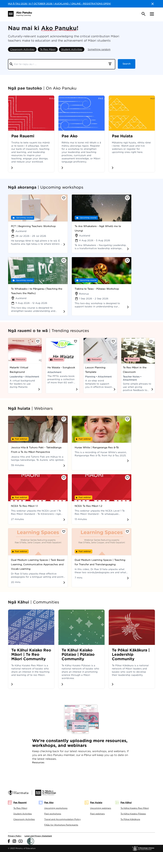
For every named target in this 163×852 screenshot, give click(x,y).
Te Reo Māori (48, 49)
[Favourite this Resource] (37, 341)
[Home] (20, 14)
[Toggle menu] (152, 14)
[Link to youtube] (20, 841)
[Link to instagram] (14, 841)
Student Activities (71, 49)
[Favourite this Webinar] (63, 419)
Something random (99, 49)
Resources (38, 762)
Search (127, 63)
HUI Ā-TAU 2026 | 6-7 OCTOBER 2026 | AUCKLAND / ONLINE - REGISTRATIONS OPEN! (59, 3)
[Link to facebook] (9, 841)
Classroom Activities (22, 49)
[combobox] (110, 64)
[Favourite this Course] (63, 197)
